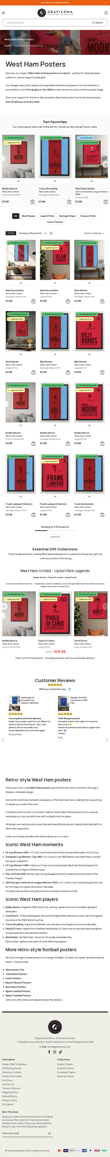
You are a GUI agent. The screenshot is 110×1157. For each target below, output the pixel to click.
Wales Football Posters (18, 995)
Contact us (8, 1084)
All (15, 215)
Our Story (7, 1080)
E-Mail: (43, 1046)
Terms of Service (11, 1088)
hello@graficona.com (59, 1046)
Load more (55, 536)
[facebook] (49, 1051)
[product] (18, 156)
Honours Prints (88, 215)
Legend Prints (47, 215)
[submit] (49, 1133)
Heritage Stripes (67, 215)
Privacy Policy (9, 1100)
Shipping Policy (10, 1092)
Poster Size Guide (12, 1076)
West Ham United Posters (28, 45)
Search (99, 22)
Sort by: (88, 233)
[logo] (55, 12)
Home (7, 45)
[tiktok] (60, 1051)
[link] (45, 233)
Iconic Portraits (55, 221)
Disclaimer (8, 1104)
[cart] (106, 12)
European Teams (66, 1072)
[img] (55, 685)
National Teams (65, 1076)
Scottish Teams (65, 1068)
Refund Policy (9, 1096)
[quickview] (18, 181)
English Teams (65, 1064)
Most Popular (28, 215)
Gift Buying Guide (11, 1068)
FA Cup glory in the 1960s (39, 89)
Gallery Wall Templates (14, 1064)
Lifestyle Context (11, 1072)
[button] (3, 13)
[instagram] (54, 1051)
